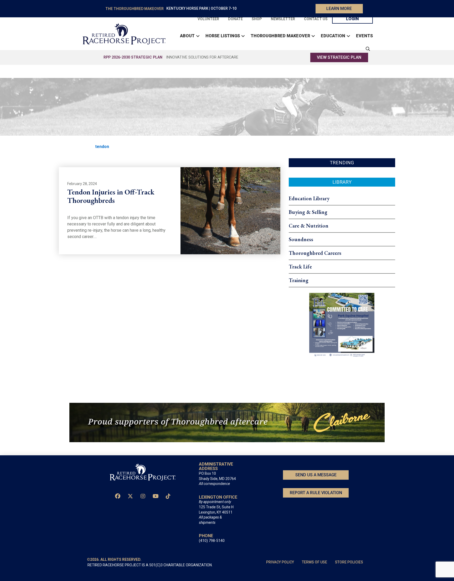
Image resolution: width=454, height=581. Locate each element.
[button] (366, 49)
